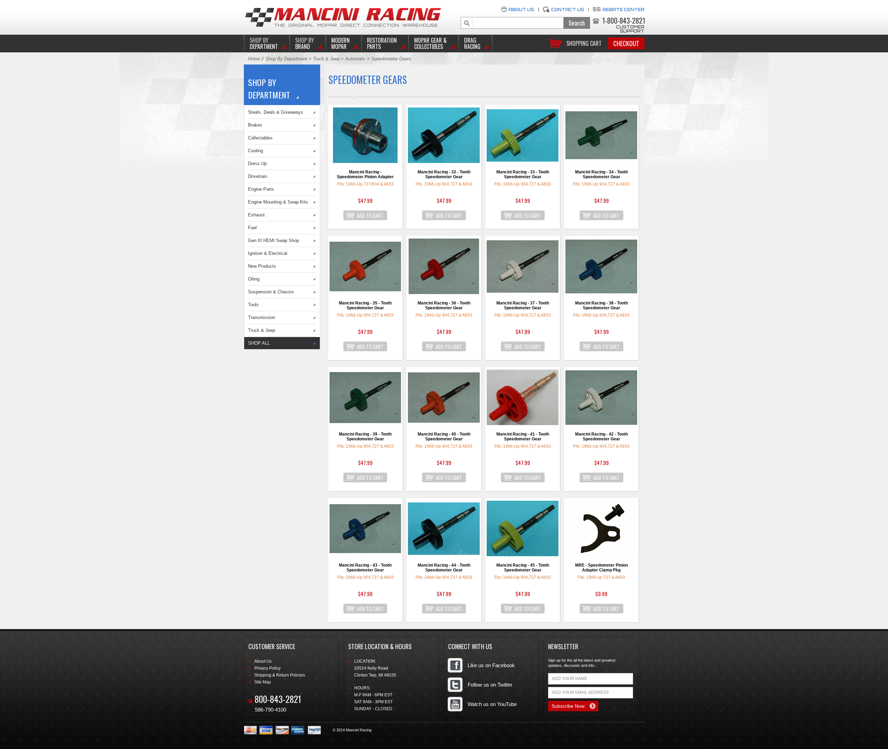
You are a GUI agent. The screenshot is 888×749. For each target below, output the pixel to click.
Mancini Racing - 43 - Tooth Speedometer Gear (365, 567)
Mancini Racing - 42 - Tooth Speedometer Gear (601, 436)
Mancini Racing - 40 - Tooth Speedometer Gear (444, 436)
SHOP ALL (259, 343)
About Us (521, 9)
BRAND (304, 43)
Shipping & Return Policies (279, 675)
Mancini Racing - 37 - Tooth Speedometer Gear (522, 305)
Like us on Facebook (491, 665)
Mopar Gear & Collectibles (430, 43)
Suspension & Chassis (271, 291)
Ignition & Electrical (267, 253)
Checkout (626, 43)
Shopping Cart (583, 42)
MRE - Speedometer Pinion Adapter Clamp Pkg (601, 567)
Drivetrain (257, 176)
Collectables (260, 137)
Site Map (262, 682)
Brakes (255, 125)
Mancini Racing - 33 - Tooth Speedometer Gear (522, 174)
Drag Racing (472, 43)
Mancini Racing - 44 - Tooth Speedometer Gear (444, 567)
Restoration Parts (382, 43)
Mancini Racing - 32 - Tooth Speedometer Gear (444, 174)
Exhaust (256, 214)
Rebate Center (623, 9)
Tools (253, 304)
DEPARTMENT (264, 43)
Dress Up (257, 163)
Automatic (356, 58)
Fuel (252, 227)
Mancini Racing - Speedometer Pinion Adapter (365, 174)
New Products (262, 266)
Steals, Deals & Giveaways (275, 112)
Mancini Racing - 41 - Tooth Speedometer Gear (522, 436)
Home (254, 58)
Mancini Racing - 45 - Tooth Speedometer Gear (522, 567)
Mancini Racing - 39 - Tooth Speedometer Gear (365, 436)
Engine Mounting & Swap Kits (278, 202)
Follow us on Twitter (490, 685)
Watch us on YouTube (492, 704)
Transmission (261, 317)
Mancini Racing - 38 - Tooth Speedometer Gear (601, 305)
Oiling (253, 279)
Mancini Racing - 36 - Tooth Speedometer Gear (444, 305)
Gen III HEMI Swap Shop (273, 240)
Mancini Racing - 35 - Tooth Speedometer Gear (365, 305)
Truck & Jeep (326, 58)
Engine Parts (261, 189)
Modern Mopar (340, 43)
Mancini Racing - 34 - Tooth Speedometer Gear (601, 174)
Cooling (255, 150)
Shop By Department (286, 58)
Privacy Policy (267, 668)
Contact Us (567, 9)
